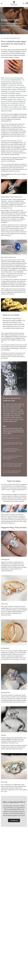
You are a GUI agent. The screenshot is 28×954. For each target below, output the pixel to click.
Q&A (4, 426)
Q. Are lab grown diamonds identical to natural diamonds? (13, 457)
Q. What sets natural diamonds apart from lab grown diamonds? (12, 450)
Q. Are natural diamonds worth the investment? (12, 471)
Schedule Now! (14, 820)
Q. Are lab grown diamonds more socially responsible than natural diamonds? (13, 465)
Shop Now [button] (5, 30)
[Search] (24, 3)
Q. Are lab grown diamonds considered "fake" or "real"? (13, 443)
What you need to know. (11, 438)
